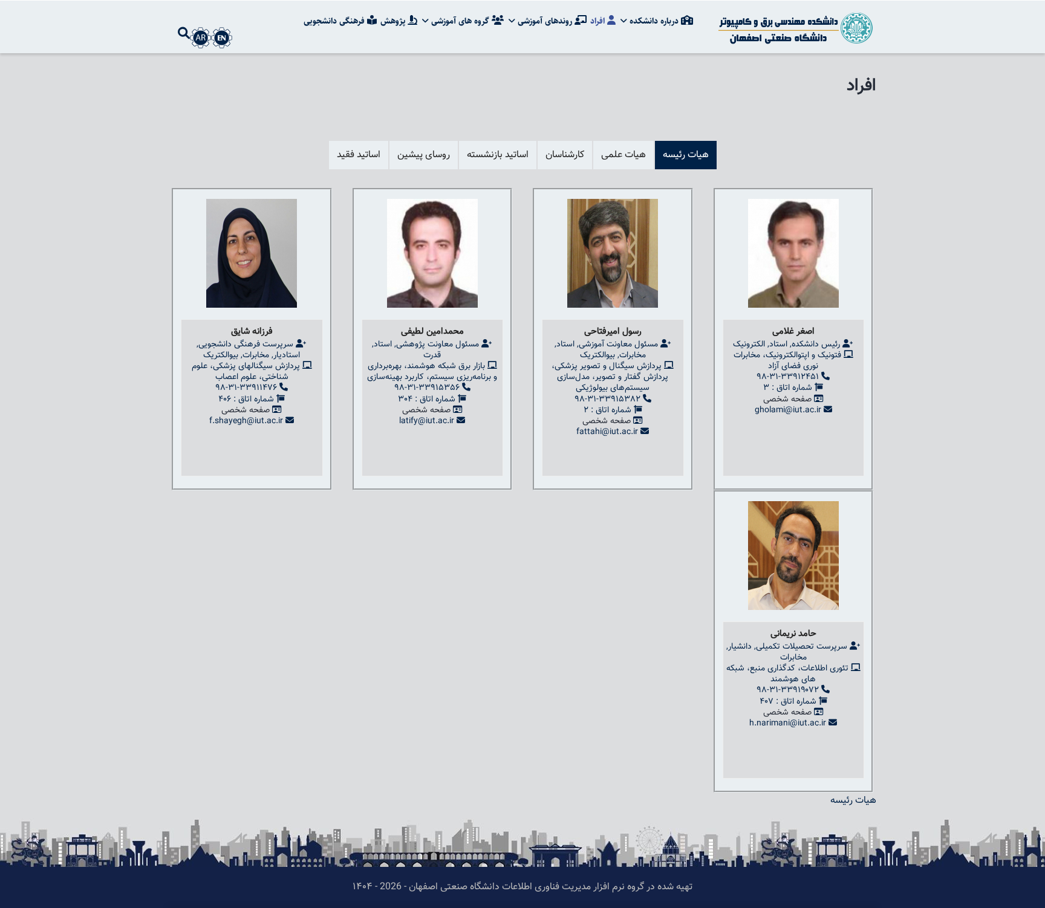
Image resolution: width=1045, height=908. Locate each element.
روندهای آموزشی (545, 21)
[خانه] (794, 27)
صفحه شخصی (787, 399)
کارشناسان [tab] (564, 155)
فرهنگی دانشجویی (335, 21)
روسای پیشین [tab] (423, 155)
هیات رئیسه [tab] (686, 155)
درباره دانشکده (654, 21)
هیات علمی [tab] (623, 155)
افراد (598, 21)
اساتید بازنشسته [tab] (498, 155)
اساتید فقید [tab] (358, 155)
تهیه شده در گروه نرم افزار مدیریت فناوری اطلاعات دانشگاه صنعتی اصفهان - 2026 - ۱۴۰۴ (522, 887)
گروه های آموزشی (460, 21)
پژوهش (394, 21)
